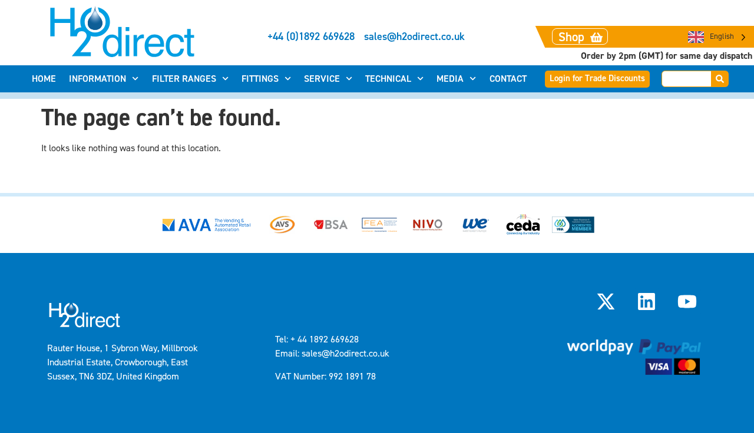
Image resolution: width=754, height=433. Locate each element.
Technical (388, 78)
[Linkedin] (646, 301)
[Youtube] (687, 301)
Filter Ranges (184, 78)
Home (44, 78)
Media (450, 78)
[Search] (720, 79)
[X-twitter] (605, 301)
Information (97, 78)
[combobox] (687, 79)
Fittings (260, 78)
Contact (508, 78)
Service (322, 78)
